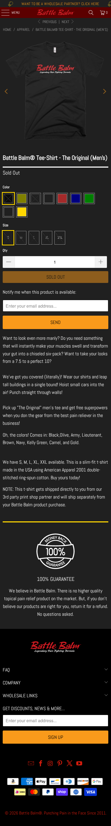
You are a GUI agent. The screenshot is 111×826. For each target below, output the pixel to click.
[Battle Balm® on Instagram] (50, 764)
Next (66, 21)
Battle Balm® (30, 813)
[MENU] (2, 12)
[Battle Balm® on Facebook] (41, 764)
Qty (5, 250)
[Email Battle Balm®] (31, 764)
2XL (60, 237)
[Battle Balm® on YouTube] (79, 764)
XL (47, 237)
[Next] (104, 91)
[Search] (91, 12)
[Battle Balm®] (55, 12)
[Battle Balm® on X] (70, 764)
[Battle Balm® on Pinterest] (60, 764)
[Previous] (6, 91)
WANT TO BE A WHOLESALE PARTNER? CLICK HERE (54, 3)
